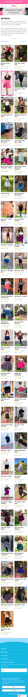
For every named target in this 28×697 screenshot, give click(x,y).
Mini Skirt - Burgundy (7, 245)
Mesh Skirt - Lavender (18, 477)
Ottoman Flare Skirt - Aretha (21, 579)
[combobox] (22, 695)
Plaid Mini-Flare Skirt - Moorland (7, 554)
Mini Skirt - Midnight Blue (7, 271)
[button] (2, 5)
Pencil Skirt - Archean (21, 296)
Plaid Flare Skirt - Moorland (6, 374)
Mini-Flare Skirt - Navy (6, 348)
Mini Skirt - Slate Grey (19, 425)
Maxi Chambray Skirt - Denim (7, 579)
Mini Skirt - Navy (19, 270)
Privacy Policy (5, 683)
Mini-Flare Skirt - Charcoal (19, 322)
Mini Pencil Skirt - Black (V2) (6, 141)
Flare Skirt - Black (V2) (20, 63)
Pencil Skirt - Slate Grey (20, 502)
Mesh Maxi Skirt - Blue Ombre (20, 194)
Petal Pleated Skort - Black (7, 115)
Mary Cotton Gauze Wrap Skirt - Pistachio (20, 168)
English (22, 695)
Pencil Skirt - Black (6, 476)
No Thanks (13, 690)
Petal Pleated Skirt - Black (20, 451)
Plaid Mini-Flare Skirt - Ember (21, 348)
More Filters (4, 41)
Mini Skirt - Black (6, 450)
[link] (22, 5)
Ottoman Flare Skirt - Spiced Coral (7, 297)
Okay (13, 687)
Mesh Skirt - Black (20, 604)
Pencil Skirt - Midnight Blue (5, 322)
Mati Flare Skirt (5, 193)
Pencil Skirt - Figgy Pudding (6, 502)
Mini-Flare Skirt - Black (6, 63)
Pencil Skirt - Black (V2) (20, 89)
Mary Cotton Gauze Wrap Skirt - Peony (6, 167)
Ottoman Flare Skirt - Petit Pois (7, 425)
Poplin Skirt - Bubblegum (18, 374)
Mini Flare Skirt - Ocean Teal (19, 554)
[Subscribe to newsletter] (25, 670)
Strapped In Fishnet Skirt (20, 115)
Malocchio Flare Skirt (7, 604)
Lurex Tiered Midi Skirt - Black (20, 141)
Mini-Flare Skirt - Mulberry (19, 528)
